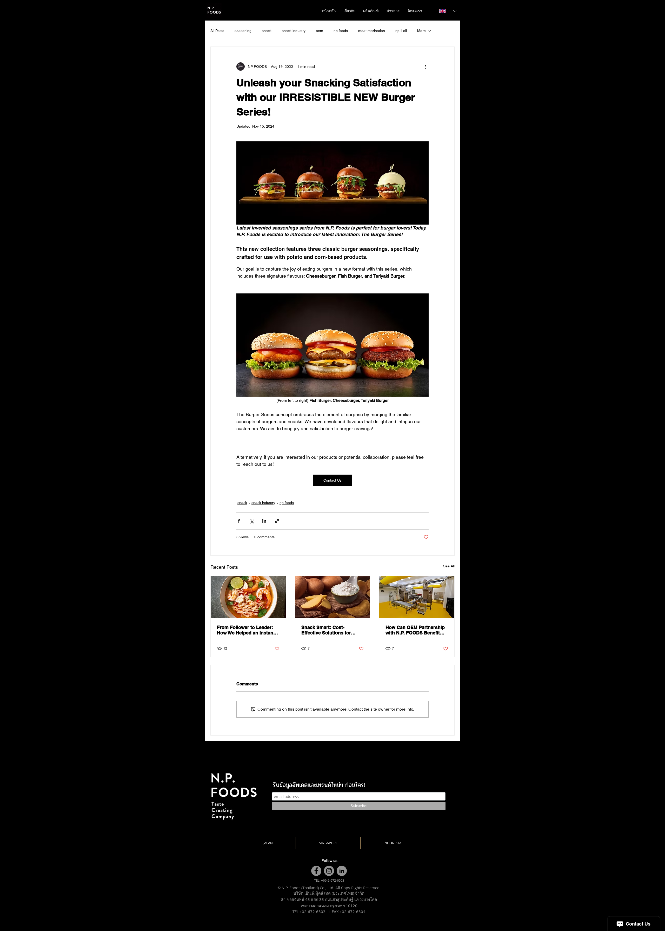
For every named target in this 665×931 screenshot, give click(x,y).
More (421, 31)
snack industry (293, 31)
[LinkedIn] (342, 871)
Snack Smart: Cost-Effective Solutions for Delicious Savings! (326, 630)
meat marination (371, 31)
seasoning (243, 31)
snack (266, 31)
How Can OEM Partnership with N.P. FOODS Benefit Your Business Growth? (415, 630)
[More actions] (425, 66)
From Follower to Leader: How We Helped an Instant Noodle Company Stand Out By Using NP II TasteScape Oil (248, 630)
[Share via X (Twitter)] (251, 521)
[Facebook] (316, 871)
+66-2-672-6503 (332, 880)
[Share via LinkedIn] (264, 521)
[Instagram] (329, 871)
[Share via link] (277, 521)
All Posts (217, 31)
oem (319, 31)
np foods (341, 31)
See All (449, 566)
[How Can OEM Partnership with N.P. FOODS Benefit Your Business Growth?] (416, 597)
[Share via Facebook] (238, 521)
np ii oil (401, 31)
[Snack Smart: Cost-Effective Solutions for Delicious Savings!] (332, 597)
